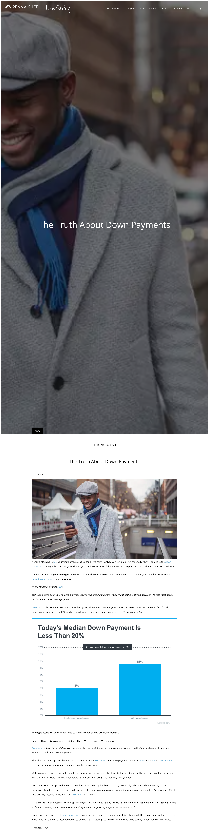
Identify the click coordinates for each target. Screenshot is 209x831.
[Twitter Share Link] (41, 482)
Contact (190, 8)
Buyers (130, 8)
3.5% (142, 760)
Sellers (141, 8)
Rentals (153, 8)
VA (153, 760)
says (59, 586)
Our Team (177, 8)
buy (55, 561)
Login (200, 8)
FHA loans (100, 760)
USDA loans (166, 760)
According (37, 607)
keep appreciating (72, 815)
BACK (37, 431)
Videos (164, 8)
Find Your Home (115, 8)
